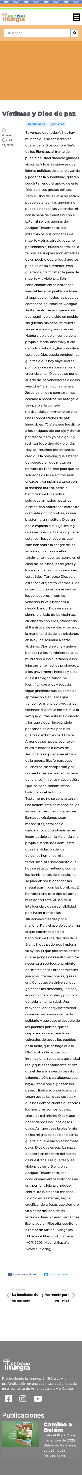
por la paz (57, 124)
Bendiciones (36, 124)
